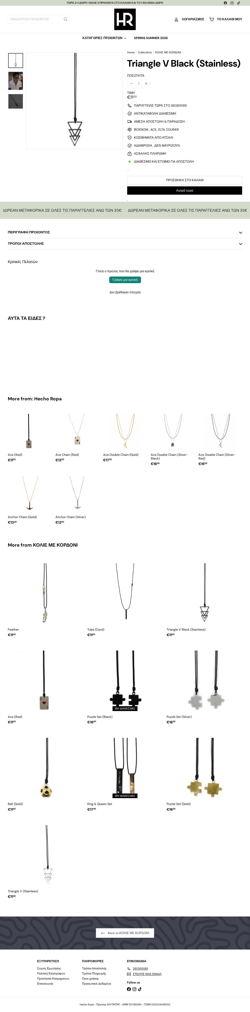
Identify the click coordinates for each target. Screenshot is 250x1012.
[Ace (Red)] (30, 438)
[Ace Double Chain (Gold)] (125, 438)
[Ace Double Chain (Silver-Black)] (173, 440)
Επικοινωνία (45, 984)
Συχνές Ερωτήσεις (49, 968)
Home (131, 52)
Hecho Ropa (48, 399)
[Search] (65, 19)
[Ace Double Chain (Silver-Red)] (220, 440)
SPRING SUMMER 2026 (151, 38)
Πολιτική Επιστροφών (51, 973)
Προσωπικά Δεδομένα (96, 984)
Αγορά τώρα (184, 190)
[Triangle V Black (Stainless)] (26, 355)
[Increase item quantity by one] (146, 83)
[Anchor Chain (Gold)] (30, 500)
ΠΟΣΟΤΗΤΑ (135, 76)
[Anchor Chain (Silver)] (77, 500)
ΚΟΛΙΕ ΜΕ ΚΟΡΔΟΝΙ (168, 52)
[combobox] (39, 19)
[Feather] (45, 598)
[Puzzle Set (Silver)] (204, 685)
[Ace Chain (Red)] (77, 438)
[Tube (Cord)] (125, 598)
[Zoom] (75, 101)
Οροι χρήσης (90, 979)
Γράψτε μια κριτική (125, 280)
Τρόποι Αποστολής (94, 968)
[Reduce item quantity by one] (131, 83)
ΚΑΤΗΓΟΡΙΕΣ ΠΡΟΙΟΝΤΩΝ (102, 38)
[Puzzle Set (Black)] (125, 685)
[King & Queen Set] (125, 773)
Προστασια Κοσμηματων (53, 979)
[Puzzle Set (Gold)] (204, 773)
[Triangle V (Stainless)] (45, 860)
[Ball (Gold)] (45, 773)
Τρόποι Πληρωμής (94, 973)
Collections (145, 52)
